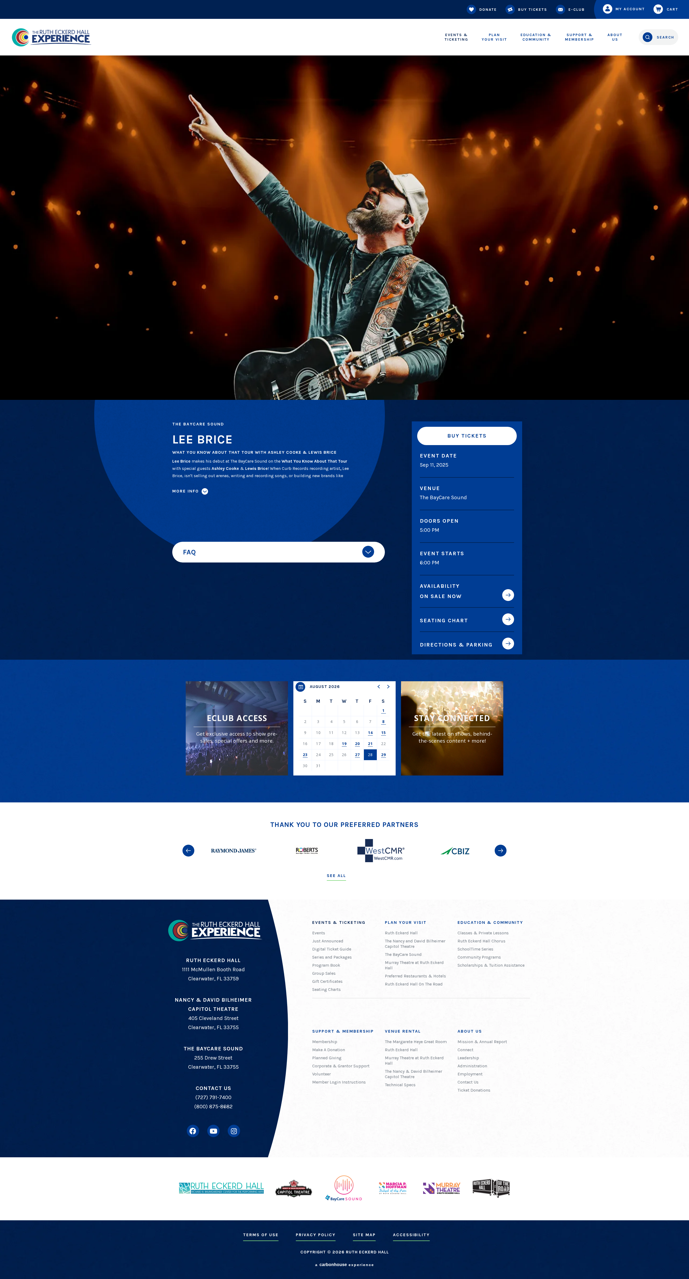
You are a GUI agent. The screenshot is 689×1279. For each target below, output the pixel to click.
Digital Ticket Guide (331, 949)
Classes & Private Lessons (483, 932)
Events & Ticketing (338, 922)
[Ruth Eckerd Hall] (51, 37)
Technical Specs (400, 1084)
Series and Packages (332, 957)
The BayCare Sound (403, 954)
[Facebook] (193, 1131)
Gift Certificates (327, 981)
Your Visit (494, 37)
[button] (378, 686)
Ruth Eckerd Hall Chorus (481, 940)
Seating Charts (326, 989)
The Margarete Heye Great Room (416, 1041)
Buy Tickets (532, 9)
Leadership (468, 1057)
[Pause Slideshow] (501, 829)
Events (318, 932)
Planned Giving (327, 1057)
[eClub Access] (237, 728)
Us (615, 37)
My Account (630, 9)
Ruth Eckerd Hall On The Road (414, 984)
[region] (344, 728)
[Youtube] (213, 1131)
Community (536, 37)
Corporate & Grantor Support (341, 1065)
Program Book (326, 965)
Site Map (364, 1234)
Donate (488, 9)
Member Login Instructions (339, 1082)
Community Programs (479, 957)
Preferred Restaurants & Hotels (415, 976)
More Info (185, 490)
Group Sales (324, 973)
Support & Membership (343, 1031)
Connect (465, 1049)
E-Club (576, 9)
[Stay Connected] (452, 728)
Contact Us (468, 1082)
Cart (672, 9)
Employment (470, 1074)
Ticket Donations (474, 1090)
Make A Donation (328, 1049)
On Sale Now (441, 596)
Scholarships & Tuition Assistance (491, 965)
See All (336, 875)
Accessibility (411, 1234)
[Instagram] (234, 1131)
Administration (472, 1065)
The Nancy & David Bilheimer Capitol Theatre (413, 1074)
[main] (344, 401)
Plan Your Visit (406, 922)
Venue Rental (403, 1031)
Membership (579, 37)
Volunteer (321, 1074)
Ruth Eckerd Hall (401, 932)
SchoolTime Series (475, 949)
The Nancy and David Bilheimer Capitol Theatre (415, 943)
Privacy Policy (316, 1234)
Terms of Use (261, 1234)
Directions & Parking (456, 645)
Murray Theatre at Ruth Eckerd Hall (414, 965)
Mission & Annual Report (482, 1041)
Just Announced (327, 940)
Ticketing (456, 37)
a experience (344, 1264)
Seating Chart (444, 620)
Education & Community (490, 922)
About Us (470, 1031)
